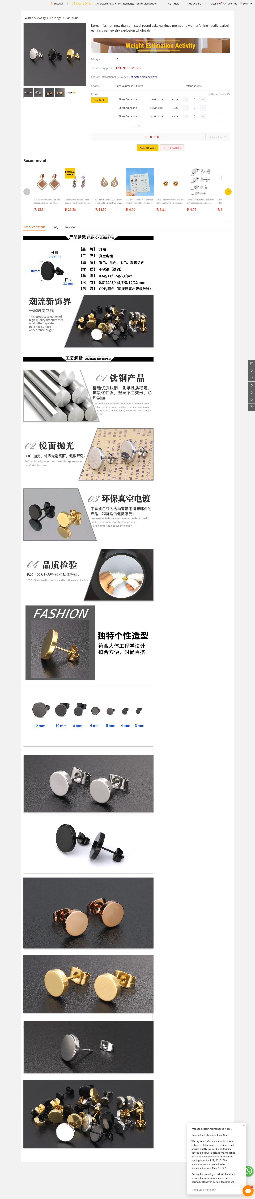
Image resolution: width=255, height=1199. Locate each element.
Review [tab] (70, 227)
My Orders (195, 3)
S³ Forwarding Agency (108, 3)
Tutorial (58, 3)
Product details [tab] (34, 227)
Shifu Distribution (147, 3)
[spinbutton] (194, 99)
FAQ (169, 3)
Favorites (231, 3)
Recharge (128, 3)
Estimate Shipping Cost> (143, 77)
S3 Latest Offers (82, 3)
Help (176, 3)
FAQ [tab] (55, 227)
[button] (186, 99)
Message (215, 3)
